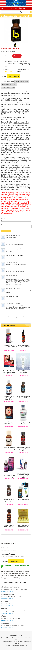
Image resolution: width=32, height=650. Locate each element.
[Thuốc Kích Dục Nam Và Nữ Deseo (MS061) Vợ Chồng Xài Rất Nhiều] (23, 463)
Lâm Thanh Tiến (19, 255)
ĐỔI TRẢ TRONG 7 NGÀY (8, 88)
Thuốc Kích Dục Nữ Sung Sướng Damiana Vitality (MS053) (9, 398)
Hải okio (18, 235)
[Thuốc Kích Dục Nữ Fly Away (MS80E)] (23, 387)
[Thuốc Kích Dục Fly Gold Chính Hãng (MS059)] (23, 515)
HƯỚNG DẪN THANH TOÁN (9, 84)
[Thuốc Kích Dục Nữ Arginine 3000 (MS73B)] (8, 336)
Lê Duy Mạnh (19, 296)
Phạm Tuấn (18, 249)
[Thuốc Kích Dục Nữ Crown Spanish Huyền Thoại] (8, 361)
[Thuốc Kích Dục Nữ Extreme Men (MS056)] (23, 490)
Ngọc (17, 275)
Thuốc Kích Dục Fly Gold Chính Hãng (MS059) (23, 526)
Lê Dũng (18, 288)
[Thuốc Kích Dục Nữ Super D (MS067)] (9, 412)
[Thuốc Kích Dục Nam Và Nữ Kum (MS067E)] (9, 438)
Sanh (17, 242)
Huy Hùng (18, 303)
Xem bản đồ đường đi (7, 591)
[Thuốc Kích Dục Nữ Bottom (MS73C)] (9, 515)
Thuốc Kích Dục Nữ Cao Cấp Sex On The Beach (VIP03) (9, 475)
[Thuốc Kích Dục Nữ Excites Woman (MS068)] (23, 336)
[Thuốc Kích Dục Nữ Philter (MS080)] (23, 361)
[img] (21, 12)
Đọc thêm (16, 317)
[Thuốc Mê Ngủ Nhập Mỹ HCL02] (23, 412)
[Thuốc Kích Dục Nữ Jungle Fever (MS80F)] (9, 490)
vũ (16, 262)
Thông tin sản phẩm (8, 81)
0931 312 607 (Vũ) (14, 76)
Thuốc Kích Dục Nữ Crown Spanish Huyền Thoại (9, 372)
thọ (16, 269)
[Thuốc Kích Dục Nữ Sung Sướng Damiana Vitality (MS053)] (9, 387)
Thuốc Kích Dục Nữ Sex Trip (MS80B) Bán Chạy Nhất (23, 449)
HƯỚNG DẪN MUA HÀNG (22, 81)
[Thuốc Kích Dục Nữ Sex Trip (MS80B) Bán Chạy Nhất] (23, 438)
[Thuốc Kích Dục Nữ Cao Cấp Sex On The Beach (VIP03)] (9, 464)
